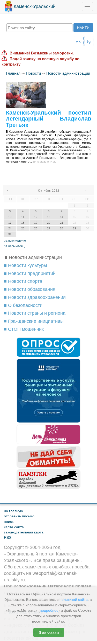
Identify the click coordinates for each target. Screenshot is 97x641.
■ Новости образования (29, 288)
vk (78, 41)
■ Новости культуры (25, 265)
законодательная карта (23, 531)
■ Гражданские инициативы (34, 320)
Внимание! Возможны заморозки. (42, 53)
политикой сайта (73, 599)
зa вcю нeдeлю (15, 240)
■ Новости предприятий (30, 273)
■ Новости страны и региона (34, 312)
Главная (13, 73)
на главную (13, 510)
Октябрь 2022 (48, 190)
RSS (8, 537)
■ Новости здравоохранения (35, 296)
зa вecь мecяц (14, 246)
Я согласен (49, 632)
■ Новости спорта (23, 280)
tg (89, 41)
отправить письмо (19, 515)
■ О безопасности (23, 304)
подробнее (49, 610)
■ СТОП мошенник (24, 328)
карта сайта (14, 526)
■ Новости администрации (33, 256)
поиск (8, 521)
